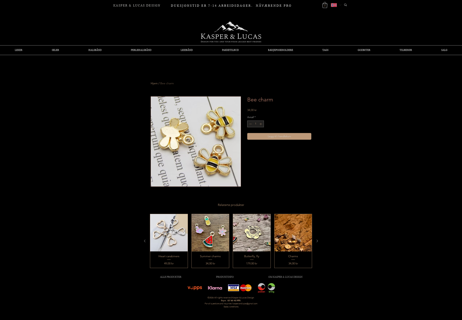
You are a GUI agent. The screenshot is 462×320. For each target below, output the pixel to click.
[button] (324, 5)
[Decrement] (250, 124)
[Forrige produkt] (145, 241)
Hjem (154, 83)
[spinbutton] (255, 124)
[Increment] (261, 124)
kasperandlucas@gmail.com (245, 303)
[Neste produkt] (317, 241)
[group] (231, 241)
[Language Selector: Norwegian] (336, 5)
